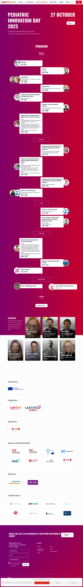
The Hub (39, 546)
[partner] (16, 408)
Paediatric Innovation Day (41, 2)
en (71, 2)
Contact (68, 2)
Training (61, 2)
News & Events (53, 2)
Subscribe (26, 564)
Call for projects (30, 2)
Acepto (41, 582)
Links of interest (53, 551)
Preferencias (73, 582)
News (51, 546)
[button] (70, 23)
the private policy (17, 563)
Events (51, 549)
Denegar (57, 582)
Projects (21, 2)
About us (14, 2)
